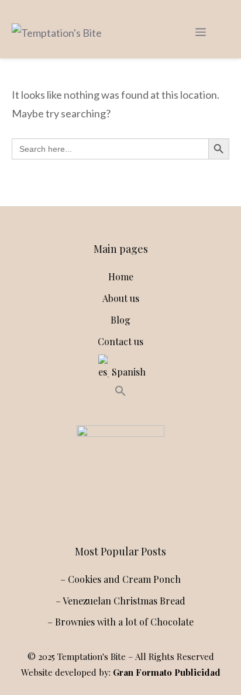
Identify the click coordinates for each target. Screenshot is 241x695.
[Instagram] (92, 507)
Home (120, 276)
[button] (120, 393)
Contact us (120, 341)
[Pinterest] (144, 507)
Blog (120, 320)
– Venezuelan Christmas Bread (120, 601)
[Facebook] (118, 507)
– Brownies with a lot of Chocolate (120, 622)
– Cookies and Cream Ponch (120, 579)
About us (120, 298)
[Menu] (200, 32)
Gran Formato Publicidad (167, 672)
